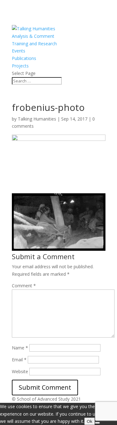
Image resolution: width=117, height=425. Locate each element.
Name (20, 348)
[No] (97, 423)
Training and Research (34, 44)
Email (19, 360)
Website (20, 371)
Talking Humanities (37, 119)
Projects (20, 66)
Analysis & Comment (33, 36)
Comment (24, 286)
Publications (24, 58)
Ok (89, 421)
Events (18, 51)
